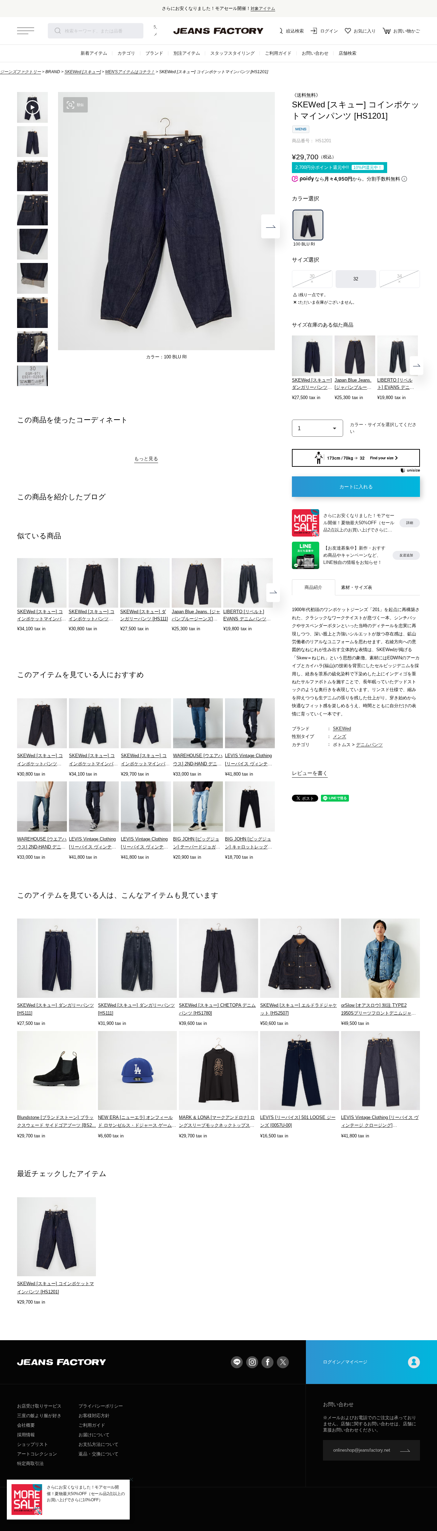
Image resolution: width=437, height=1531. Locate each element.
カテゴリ (126, 53)
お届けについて (94, 1434)
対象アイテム (263, 8)
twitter (283, 1362)
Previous (62, 226)
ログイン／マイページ (345, 1361)
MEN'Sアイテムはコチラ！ (130, 71)
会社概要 (26, 1425)
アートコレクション (37, 1453)
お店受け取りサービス (39, 1406)
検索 (58, 31)
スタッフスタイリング (232, 53)
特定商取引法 (30, 1463)
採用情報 (26, 1434)
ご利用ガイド (278, 53)
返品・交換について (98, 1453)
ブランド (154, 53)
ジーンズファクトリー (20, 71)
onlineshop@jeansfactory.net (361, 1450)
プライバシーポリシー (101, 1406)
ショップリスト (32, 1444)
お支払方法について (98, 1444)
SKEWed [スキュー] (83, 71)
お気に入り (365, 31)
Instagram (252, 1362)
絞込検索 (295, 31)
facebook (267, 1362)
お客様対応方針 (94, 1415)
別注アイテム (186, 53)
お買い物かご (406, 31)
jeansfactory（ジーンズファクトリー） (218, 30)
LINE (237, 1362)
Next (270, 226)
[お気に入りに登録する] (385, 428)
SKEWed (342, 728)
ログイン (329, 31)
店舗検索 (347, 53)
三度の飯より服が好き (39, 1415)
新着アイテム (94, 53)
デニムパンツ (369, 744)
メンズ (339, 736)
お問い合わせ (315, 53)
